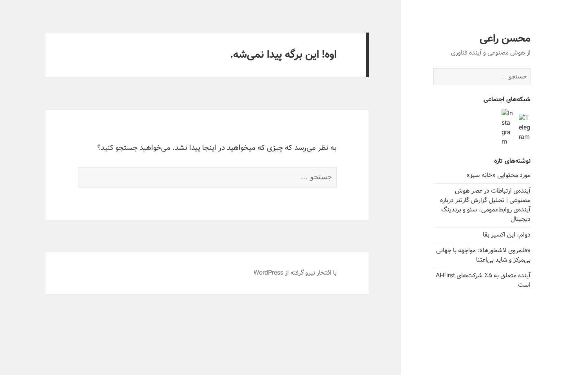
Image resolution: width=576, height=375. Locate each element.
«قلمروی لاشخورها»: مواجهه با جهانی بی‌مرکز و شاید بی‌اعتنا (483, 255)
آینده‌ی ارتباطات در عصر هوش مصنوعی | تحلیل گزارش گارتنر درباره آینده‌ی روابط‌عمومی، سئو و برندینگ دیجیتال (485, 205)
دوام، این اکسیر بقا (507, 235)
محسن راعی (505, 39)
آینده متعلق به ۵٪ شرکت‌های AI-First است (483, 280)
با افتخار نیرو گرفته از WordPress (295, 273)
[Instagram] (507, 128)
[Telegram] (525, 128)
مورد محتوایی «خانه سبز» (498, 175)
